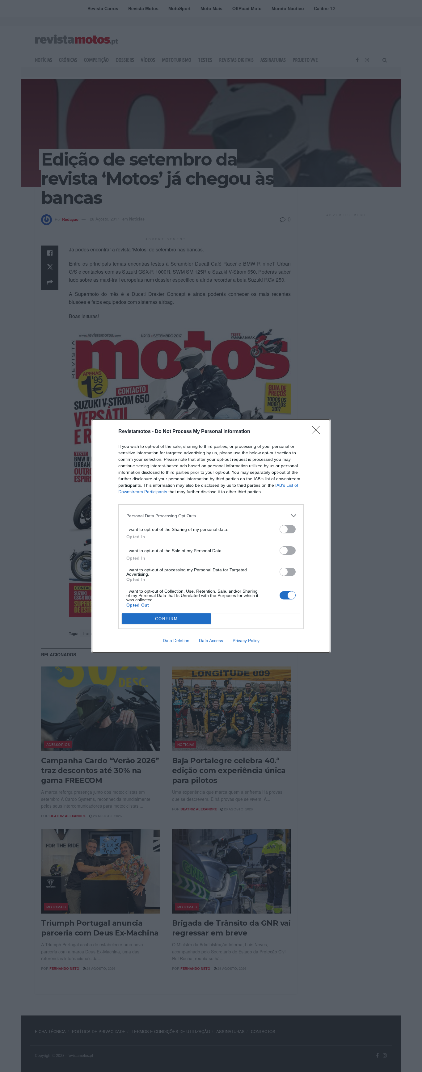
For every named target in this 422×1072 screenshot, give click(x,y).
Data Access (211, 640)
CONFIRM (166, 618)
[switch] (288, 529)
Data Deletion (176, 640)
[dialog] (211, 536)
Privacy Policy (246, 640)
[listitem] (211, 515)
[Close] (318, 432)
